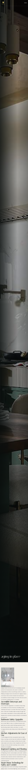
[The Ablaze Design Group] (5, 3)
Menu (25, 2)
